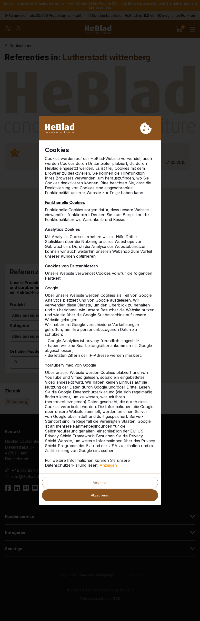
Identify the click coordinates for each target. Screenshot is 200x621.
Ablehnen (100, 482)
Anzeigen (108, 465)
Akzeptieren (100, 495)
